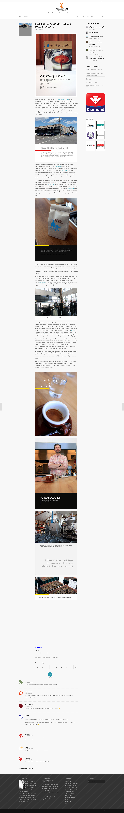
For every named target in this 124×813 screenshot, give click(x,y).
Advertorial (68, 781)
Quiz (66, 799)
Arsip (53, 12)
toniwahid (55, 657)
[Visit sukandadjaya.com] (95, 112)
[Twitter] (100, 811)
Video (66, 803)
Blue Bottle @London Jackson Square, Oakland (53, 25)
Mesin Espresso (69, 795)
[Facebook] (102, 811)
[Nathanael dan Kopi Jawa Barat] (1, 407)
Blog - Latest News (23, 16)
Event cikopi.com (69, 12)
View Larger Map (38, 647)
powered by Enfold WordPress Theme (33, 810)
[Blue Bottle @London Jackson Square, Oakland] (25, 29)
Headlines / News (69, 793)
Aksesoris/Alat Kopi (70, 783)
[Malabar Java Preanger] (123, 407)
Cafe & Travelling (84, 16)
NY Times (73, 330)
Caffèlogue (60, 12)
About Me (46, 12)
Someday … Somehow (93, 82)
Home (40, 12)
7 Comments (46, 657)
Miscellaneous (68, 797)
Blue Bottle (51, 184)
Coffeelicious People (70, 789)
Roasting (67, 801)
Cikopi (25, 810)
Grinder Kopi (68, 791)
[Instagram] (104, 811)
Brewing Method (69, 785)
